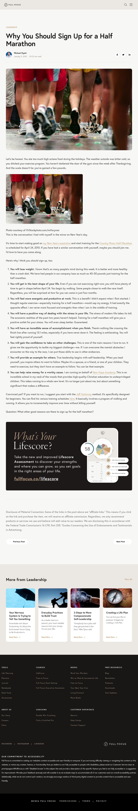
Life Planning (7, 673)
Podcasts (109, 683)
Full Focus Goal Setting (46, 683)
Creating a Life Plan (117, 612)
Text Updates (111, 693)
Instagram (23, 744)
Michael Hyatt (20, 53)
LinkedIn (39, 744)
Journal (5, 683)
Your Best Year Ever (79, 688)
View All (128, 579)
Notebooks (6, 688)
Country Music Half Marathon (115, 243)
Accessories (7, 698)
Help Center (76, 720)
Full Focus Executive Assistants (50, 688)
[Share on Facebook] (117, 54)
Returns (74, 715)
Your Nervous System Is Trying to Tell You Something (20, 616)
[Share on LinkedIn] (129, 54)
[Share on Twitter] (123, 54)
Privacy (101, 801)
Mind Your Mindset (79, 673)
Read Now (13, 637)
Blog (107, 673)
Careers (5, 720)
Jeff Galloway (84, 394)
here (72, 398)
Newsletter (110, 678)
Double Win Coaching (45, 715)
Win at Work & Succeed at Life (84, 678)
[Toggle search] (125, 4)
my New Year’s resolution (57, 243)
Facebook (7, 744)
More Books (76, 698)
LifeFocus (40, 673)
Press (4, 725)
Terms (86, 801)
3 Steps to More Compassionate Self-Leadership (83, 616)
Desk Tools (6, 693)
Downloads (110, 688)
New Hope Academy (104, 372)
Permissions (68, 801)
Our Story (6, 715)
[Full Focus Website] (115, 744)
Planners (5, 678)
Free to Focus (42, 678)
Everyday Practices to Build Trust (52, 614)
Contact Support (78, 725)
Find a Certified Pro (45, 720)
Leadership (11, 27)
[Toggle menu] (131, 4)
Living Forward (77, 693)
